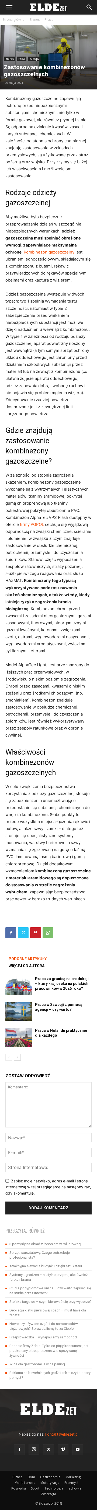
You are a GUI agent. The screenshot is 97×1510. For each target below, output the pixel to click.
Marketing (73, 1477)
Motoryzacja (49, 1482)
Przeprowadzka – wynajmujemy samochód (43, 1337)
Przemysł (71, 1482)
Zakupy (34, 59)
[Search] (89, 7)
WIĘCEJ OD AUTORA (26, 966)
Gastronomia (50, 1477)
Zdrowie (74, 1488)
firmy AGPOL (32, 524)
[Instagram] (34, 1449)
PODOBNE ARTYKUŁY (28, 959)
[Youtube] (77, 1449)
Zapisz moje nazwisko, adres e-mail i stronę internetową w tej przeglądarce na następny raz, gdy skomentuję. (48, 1187)
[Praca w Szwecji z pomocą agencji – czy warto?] (18, 1011)
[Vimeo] (63, 1449)
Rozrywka (18, 1488)
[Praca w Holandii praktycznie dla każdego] (18, 1037)
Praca (49, 19)
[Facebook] (10, 932)
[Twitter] (23, 932)
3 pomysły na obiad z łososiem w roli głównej (45, 1244)
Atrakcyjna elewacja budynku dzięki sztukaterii (45, 1266)
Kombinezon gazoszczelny (49, 252)
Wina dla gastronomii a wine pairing (37, 1364)
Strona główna (14, 19)
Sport (35, 1488)
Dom (31, 1477)
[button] (9, 7)
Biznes (35, 19)
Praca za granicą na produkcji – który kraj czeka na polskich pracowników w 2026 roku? (62, 984)
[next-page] (17, 1057)
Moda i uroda (25, 1482)
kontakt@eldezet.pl (61, 1434)
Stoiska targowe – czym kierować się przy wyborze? (50, 1302)
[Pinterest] (35, 932)
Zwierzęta (48, 1494)
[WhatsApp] (48, 932)
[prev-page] (8, 1057)
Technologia (53, 1488)
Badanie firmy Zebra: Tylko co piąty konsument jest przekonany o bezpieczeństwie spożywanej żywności (48, 1351)
